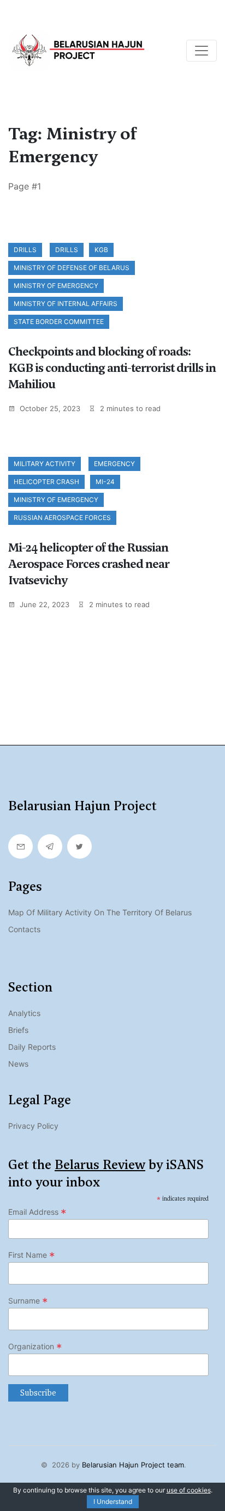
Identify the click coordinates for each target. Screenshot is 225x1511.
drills (66, 250)
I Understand (112, 1501)
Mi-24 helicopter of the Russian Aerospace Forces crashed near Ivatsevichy (88, 564)
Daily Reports (32, 1046)
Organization (35, 1346)
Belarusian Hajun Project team (133, 1464)
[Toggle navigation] (201, 51)
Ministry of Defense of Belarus (71, 268)
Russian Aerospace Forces (62, 517)
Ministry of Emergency (56, 286)
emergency (114, 464)
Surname (28, 1300)
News (18, 1063)
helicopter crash (46, 482)
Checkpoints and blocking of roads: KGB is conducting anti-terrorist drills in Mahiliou (112, 368)
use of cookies (189, 1490)
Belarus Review (100, 1164)
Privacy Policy (33, 1125)
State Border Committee (59, 321)
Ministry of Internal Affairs (65, 303)
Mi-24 (105, 482)
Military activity (44, 464)
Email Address (37, 1212)
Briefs (18, 1030)
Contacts (24, 929)
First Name (31, 1255)
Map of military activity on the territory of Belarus (100, 912)
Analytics (24, 1013)
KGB (101, 250)
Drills (25, 250)
